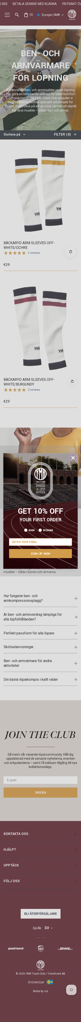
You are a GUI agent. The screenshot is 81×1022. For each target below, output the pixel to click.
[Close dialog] (73, 458)
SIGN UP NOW (40, 553)
